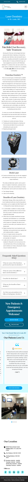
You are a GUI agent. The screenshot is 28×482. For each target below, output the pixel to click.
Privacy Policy (7, 480)
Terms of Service (15, 480)
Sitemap (22, 480)
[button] (25, 6)
